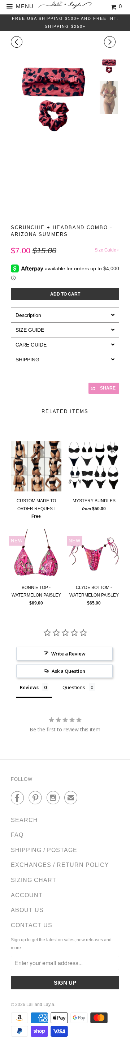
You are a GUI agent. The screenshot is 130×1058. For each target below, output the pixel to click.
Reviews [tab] (29, 687)
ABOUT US (27, 910)
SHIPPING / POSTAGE (44, 850)
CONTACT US (31, 925)
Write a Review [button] (68, 653)
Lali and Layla (40, 1004)
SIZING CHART (33, 880)
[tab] (65, 314)
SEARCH (24, 820)
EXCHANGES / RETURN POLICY (60, 865)
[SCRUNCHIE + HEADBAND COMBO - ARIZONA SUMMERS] (53, 99)
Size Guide (106, 250)
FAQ (17, 835)
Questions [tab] (73, 687)
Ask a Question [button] (68, 671)
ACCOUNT (27, 895)
